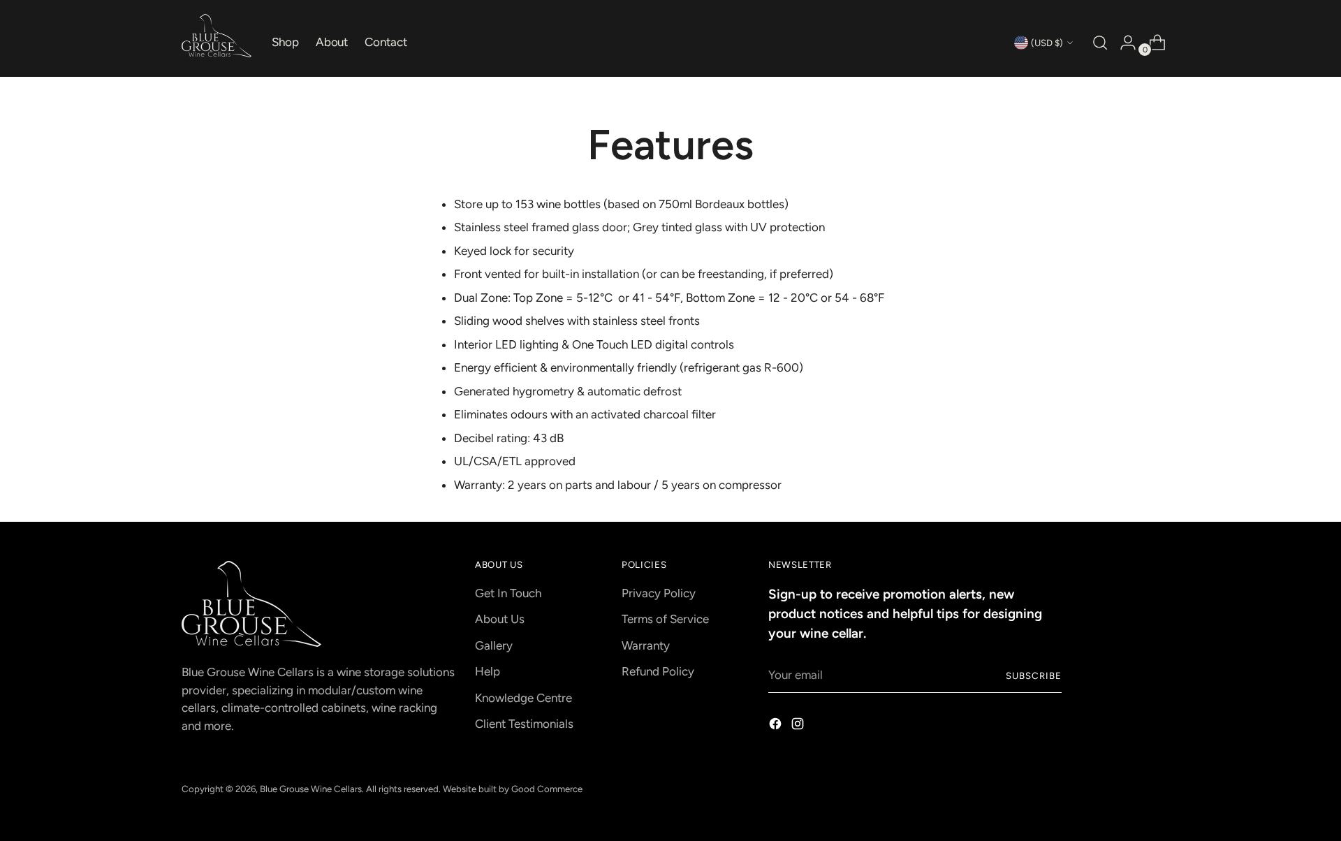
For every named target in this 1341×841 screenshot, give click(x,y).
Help (487, 671)
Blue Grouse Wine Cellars (311, 788)
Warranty (646, 645)
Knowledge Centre (523, 698)
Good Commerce (546, 788)
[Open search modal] (1098, 43)
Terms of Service (665, 619)
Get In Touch (508, 593)
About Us (500, 619)
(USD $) (1047, 42)
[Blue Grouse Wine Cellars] (216, 35)
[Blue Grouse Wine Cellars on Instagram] (799, 726)
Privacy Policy (659, 593)
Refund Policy (658, 671)
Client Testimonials (524, 724)
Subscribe (1034, 675)
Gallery (494, 645)
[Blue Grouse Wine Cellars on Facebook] (776, 726)
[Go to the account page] (1122, 43)
